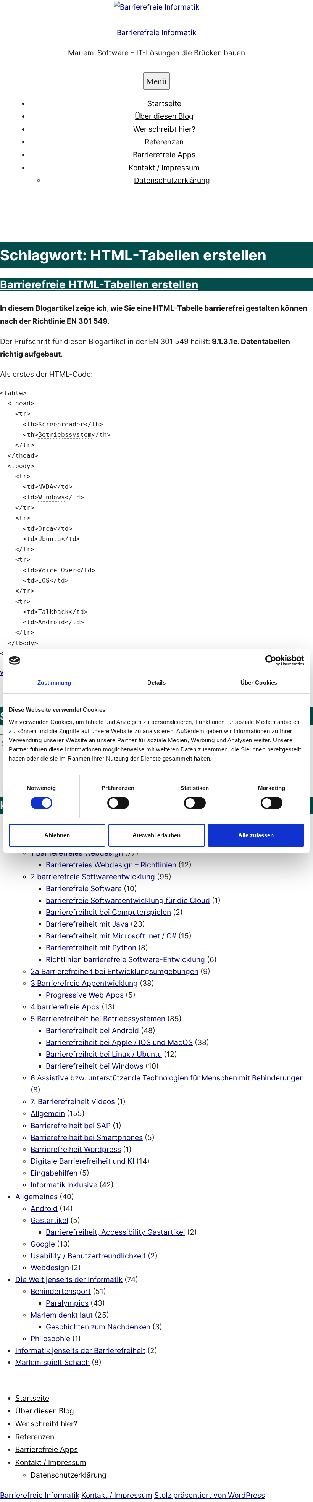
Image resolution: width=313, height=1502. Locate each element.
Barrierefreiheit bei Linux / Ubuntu (104, 1054)
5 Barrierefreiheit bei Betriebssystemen (98, 1018)
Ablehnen (57, 835)
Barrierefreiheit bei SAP (71, 1125)
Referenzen (164, 141)
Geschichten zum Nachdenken (98, 1326)
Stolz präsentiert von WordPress (209, 1495)
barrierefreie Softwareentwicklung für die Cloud (128, 900)
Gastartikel (49, 1220)
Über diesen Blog (164, 116)
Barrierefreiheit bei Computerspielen (108, 912)
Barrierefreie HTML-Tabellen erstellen (99, 284)
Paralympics (67, 1303)
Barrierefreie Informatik (156, 32)
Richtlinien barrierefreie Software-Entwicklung (125, 959)
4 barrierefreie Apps (65, 1006)
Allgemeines (36, 1196)
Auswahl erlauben (156, 835)
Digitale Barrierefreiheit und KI (82, 1161)
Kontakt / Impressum (164, 167)
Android (44, 1208)
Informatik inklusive (64, 1184)
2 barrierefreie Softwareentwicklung (93, 876)
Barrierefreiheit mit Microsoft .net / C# (111, 935)
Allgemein (48, 1113)
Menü (156, 81)
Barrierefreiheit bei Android (92, 1030)
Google (43, 1243)
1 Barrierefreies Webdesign (77, 853)
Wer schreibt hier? (164, 129)
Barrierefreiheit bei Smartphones (87, 1137)
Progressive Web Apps (85, 995)
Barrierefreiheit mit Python (91, 947)
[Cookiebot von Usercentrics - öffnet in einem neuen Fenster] (270, 660)
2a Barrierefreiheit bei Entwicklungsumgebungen (114, 971)
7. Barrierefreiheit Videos (73, 1101)
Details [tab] (156, 682)
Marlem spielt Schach (52, 1362)
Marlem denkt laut (62, 1314)
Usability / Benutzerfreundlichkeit (88, 1255)
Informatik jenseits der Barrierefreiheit (80, 1350)
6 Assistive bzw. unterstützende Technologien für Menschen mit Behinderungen (167, 1077)
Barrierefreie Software (84, 888)
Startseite (164, 103)
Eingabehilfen (54, 1172)
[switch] (118, 803)
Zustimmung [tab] (54, 682)
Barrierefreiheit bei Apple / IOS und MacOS (119, 1042)
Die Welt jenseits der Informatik (69, 1279)
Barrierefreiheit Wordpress (76, 1149)
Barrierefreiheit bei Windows (95, 1066)
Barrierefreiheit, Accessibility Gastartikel (115, 1232)
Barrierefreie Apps (164, 154)
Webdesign (50, 1267)
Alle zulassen (256, 835)
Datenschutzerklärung (172, 180)
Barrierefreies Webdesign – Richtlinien (111, 864)
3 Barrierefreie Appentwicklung (84, 983)
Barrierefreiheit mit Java (87, 924)
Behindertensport (61, 1291)
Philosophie (50, 1338)
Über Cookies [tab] (258, 682)
